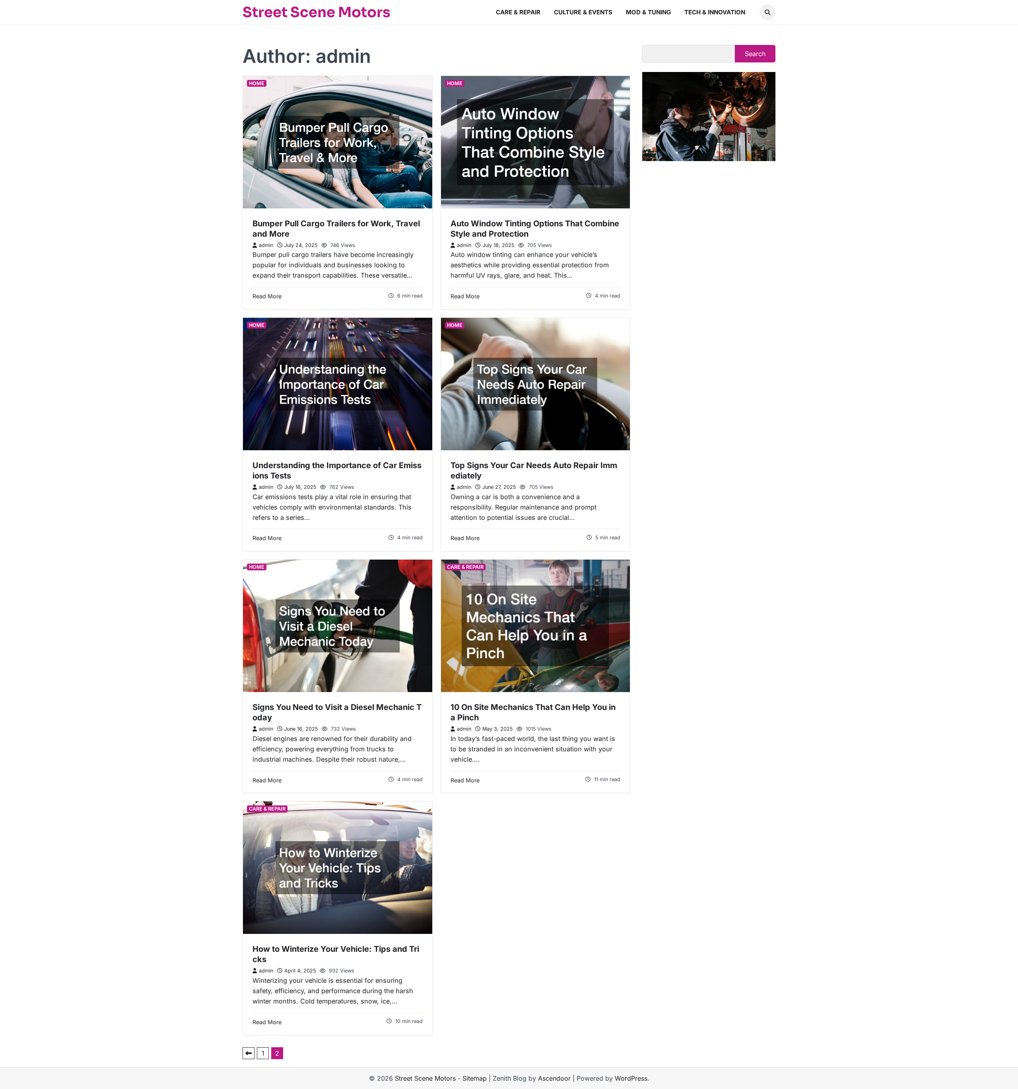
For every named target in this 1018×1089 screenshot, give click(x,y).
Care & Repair (518, 12)
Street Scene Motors (316, 12)
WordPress (631, 1078)
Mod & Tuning (648, 12)
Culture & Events (583, 12)
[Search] (767, 12)
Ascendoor (554, 1078)
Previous (248, 1053)
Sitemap (474, 1078)
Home (256, 83)
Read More (267, 296)
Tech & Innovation (714, 12)
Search (755, 54)
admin (266, 245)
